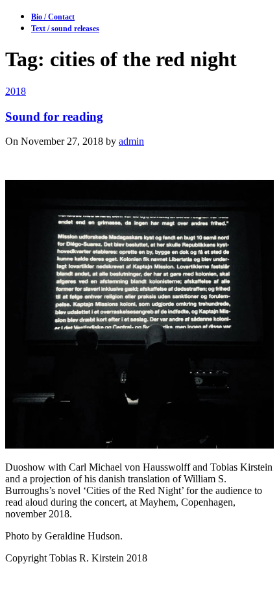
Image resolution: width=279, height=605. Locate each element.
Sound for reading (54, 116)
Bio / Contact (53, 16)
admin (131, 141)
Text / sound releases (65, 28)
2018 (15, 91)
